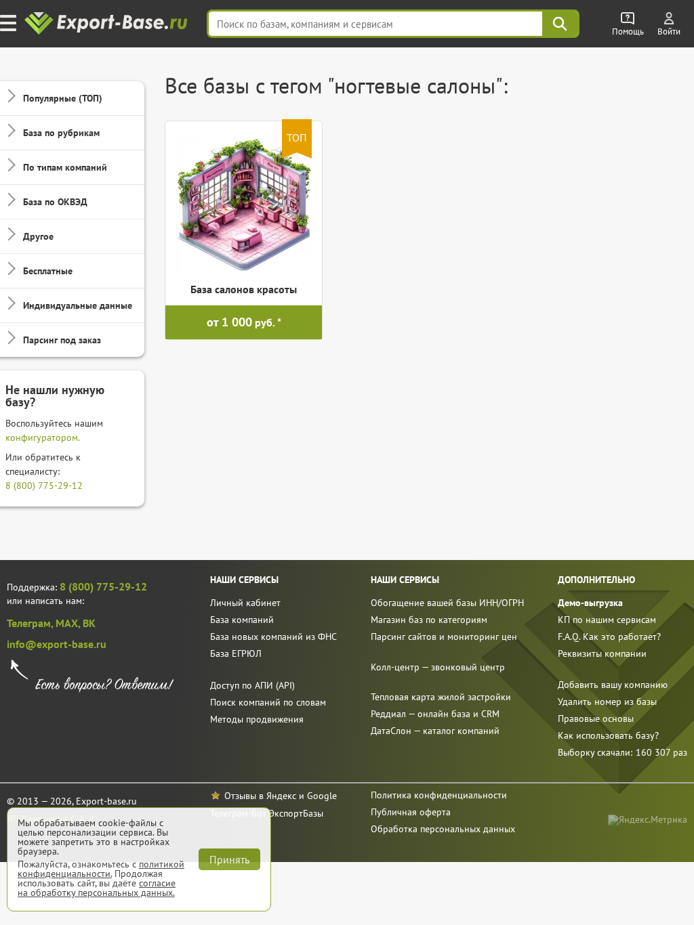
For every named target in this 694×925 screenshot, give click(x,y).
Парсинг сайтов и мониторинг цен (444, 636)
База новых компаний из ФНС (273, 636)
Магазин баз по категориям (429, 619)
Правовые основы (596, 718)
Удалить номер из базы (607, 701)
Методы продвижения (257, 719)
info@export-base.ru (56, 644)
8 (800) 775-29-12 (44, 485)
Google (322, 795)
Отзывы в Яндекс (260, 795)
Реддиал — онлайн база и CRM (435, 713)
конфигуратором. (42, 437)
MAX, (69, 623)
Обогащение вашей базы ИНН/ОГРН (447, 602)
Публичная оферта (411, 812)
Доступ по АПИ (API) (252, 685)
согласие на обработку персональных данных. (97, 888)
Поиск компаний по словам (268, 702)
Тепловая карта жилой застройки (441, 697)
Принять (229, 859)
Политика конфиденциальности (439, 795)
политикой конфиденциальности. (101, 869)
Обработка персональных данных (443, 829)
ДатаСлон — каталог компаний (435, 730)
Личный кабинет (245, 602)
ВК (89, 623)
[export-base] (107, 24)
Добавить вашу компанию (613, 684)
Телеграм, (31, 623)
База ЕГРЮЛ (236, 653)
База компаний (242, 619)
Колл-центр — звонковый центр (438, 667)
